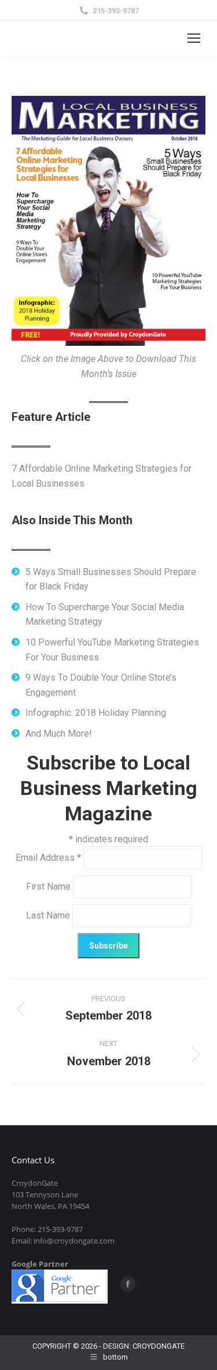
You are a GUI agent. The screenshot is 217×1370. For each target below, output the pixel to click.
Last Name (49, 915)
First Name (49, 886)
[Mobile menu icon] (193, 38)
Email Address (48, 857)
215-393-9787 (116, 10)
